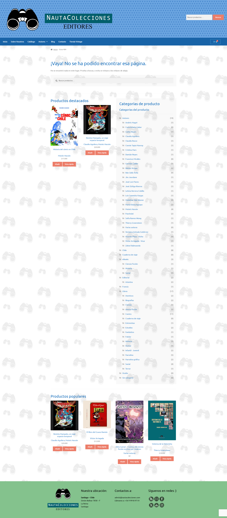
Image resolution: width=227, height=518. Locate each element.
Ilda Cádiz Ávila (131, 173)
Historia (128, 268)
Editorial (125, 278)
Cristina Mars (130, 150)
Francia (125, 287)
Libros (124, 291)
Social (127, 273)
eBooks (125, 259)
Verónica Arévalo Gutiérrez (136, 232)
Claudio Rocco (131, 141)
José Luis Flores (132, 182)
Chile (124, 250)
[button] (43, 41)
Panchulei (129, 214)
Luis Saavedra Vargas (134, 195)
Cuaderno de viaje (130, 255)
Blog (53, 42)
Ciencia (128, 305)
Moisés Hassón (64, 156)
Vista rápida (69, 164)
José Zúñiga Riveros (133, 186)
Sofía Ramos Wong (133, 218)
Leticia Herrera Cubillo (134, 191)
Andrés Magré (131, 123)
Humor (128, 346)
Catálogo (31, 42)
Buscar (218, 17)
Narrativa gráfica (132, 359)
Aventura (129, 296)
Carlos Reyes (130, 132)
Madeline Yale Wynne (134, 200)
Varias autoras (131, 227)
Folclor (128, 337)
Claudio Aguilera (90, 144)
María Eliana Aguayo (133, 205)
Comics (128, 314)
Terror (128, 369)
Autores (42, 42)
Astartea (129, 282)
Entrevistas (130, 323)
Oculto (125, 373)
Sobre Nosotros (17, 42)
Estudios (129, 328)
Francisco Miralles (132, 159)
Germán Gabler (131, 164)
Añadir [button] (57, 164)
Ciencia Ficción (131, 264)
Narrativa (129, 355)
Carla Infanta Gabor (133, 127)
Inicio (5, 42)
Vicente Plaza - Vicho (134, 236)
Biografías (129, 300)
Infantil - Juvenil (132, 350)
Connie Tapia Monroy (134, 145)
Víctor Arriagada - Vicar (135, 241)
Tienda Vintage (76, 42)
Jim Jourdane (131, 177)
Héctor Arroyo (131, 168)
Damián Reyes (131, 154)
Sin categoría (127, 378)
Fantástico (129, 332)
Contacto (62, 42)
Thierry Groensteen (133, 223)
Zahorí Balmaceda (132, 246)
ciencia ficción (131, 309)
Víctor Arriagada (97, 438)
